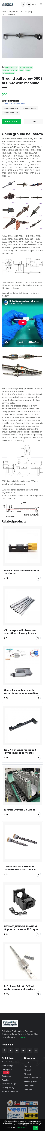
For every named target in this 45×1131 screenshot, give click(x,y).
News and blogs (9, 1084)
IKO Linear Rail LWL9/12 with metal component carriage (20, 987)
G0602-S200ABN (11, 108)
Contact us (6, 1076)
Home (4, 12)
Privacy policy (8, 1087)
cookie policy (22, 1127)
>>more (21, 1037)
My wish (27, 1070)
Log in (26, 1062)
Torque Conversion (32, 1078)
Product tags (7, 1065)
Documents (29, 1085)
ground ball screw (26, 67)
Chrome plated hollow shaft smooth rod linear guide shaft (21, 632)
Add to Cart (12, 121)
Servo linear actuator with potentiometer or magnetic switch (20, 693)
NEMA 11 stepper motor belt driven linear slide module (20, 751)
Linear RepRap (26, 12)
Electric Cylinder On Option (20, 809)
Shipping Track (30, 1081)
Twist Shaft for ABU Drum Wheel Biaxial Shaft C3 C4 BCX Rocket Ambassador (21, 869)
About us (5, 1080)
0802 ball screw (11, 67)
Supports (28, 1089)
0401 (21, 70)
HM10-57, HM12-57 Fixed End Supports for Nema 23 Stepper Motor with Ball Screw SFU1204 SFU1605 (22, 930)
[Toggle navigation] (41, 4)
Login (35, 4)
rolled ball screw (8, 73)
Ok (36, 1127)
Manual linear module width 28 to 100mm (21, 572)
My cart (27, 1074)
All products (13, 12)
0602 (28, 70)
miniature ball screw (10, 70)
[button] (23, 4)
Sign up (27, 1066)
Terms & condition (10, 1091)
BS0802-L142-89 (29, 108)
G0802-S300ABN (11, 113)
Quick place (7, 1070)
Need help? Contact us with (14, 104)
